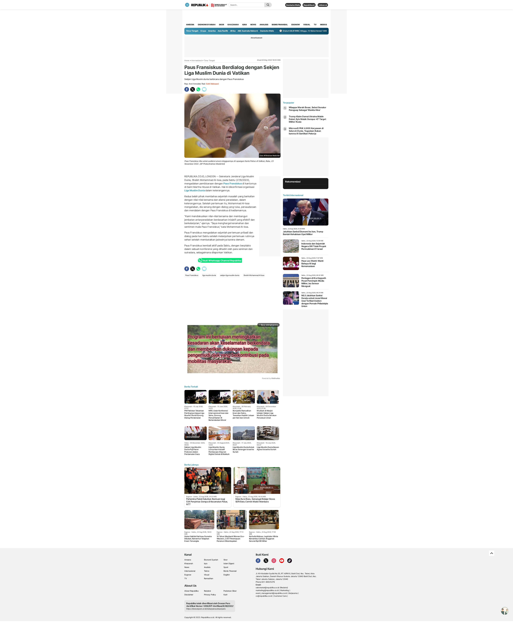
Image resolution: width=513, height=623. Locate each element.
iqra (244, 24)
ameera (190, 24)
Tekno (206, 571)
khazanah (233, 24)
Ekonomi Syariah (206, 24)
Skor (225, 560)
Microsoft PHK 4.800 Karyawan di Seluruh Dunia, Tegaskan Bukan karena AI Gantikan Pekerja (306, 131)
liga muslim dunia (209, 275)
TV (315, 24)
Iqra (205, 563)
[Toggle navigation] (187, 5)
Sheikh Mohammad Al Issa (254, 275)
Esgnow (187, 575)
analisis (264, 24)
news (253, 24)
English (227, 575)
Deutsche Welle (293, 5)
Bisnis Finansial (280, 24)
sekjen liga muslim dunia (229, 275)
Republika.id (309, 5)
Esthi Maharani (212, 84)
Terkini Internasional (293, 195)
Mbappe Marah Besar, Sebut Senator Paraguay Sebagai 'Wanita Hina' (307, 108)
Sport (226, 567)
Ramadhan (208, 578)
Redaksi (207, 591)
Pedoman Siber (230, 591)
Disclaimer (188, 594)
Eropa (203, 31)
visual (306, 24)
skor (221, 24)
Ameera (187, 560)
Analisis (207, 567)
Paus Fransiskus (232, 183)
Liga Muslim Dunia (194, 190)
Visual (206, 575)
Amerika (212, 31)
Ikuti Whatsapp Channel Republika (222, 260)
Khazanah (188, 563)
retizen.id (323, 5)
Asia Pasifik (223, 31)
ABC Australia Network (248, 31)
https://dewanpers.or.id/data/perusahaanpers (206, 609)
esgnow (295, 24)
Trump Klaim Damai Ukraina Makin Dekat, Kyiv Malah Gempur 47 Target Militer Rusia (307, 119)
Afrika (233, 31)
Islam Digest (229, 563)
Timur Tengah (192, 31)
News (186, 567)
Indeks (323, 24)
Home (186, 60)
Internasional (196, 60)
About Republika (191, 591)
